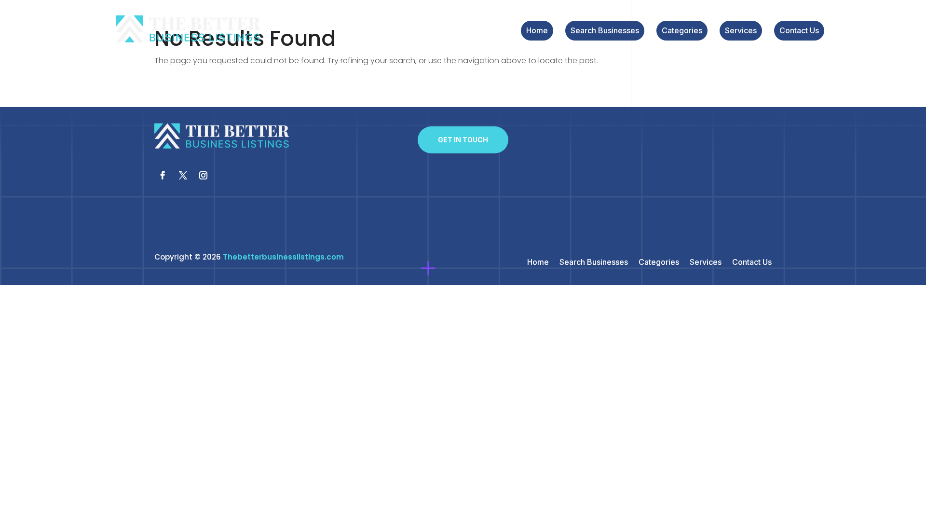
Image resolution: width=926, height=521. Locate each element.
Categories (682, 31)
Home (537, 31)
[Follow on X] (183, 175)
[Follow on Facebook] (162, 175)
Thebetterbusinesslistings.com (283, 257)
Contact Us (799, 31)
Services (741, 31)
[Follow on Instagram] (203, 175)
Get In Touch (463, 140)
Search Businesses (605, 31)
